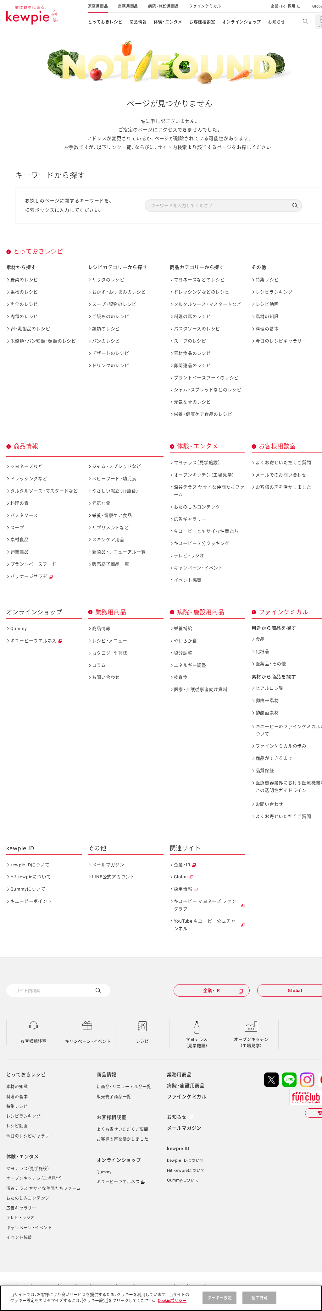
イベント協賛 (188, 580)
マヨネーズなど (26, 466)
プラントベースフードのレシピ (206, 377)
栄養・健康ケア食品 (112, 515)
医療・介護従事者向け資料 (201, 689)
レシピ (142, 1041)
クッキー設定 (219, 1297)
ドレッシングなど (28, 478)
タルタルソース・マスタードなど (208, 304)
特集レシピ (267, 279)
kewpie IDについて (30, 864)
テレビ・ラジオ (189, 555)
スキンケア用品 (108, 539)
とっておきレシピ (105, 21)
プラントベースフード (33, 564)
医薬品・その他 (271, 663)
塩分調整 (183, 653)
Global (181, 876)
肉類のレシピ (24, 316)
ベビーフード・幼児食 (114, 478)
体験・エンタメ (168, 21)
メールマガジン (108, 864)
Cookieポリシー (172, 1300)
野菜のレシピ (24, 279)
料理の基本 (267, 328)
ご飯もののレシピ (110, 316)
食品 (260, 639)
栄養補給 (183, 628)
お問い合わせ (106, 677)
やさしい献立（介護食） (115, 490)
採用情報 (183, 888)
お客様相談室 (202, 21)
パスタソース (24, 515)
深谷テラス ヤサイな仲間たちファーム (209, 491)
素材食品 (19, 539)
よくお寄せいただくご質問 (283, 462)
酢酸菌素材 (267, 712)
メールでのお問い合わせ (281, 474)
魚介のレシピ (24, 304)
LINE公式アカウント (113, 876)
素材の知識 (267, 316)
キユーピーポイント (31, 901)
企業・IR (182, 864)
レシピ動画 (267, 304)
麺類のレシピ (106, 328)
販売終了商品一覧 (110, 564)
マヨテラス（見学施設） (197, 462)
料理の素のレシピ (192, 316)
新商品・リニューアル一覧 (119, 551)
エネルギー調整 (190, 665)
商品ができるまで (274, 758)
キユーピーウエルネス (33, 640)
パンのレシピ (106, 340)
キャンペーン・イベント (198, 567)
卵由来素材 (267, 700)
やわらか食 (185, 640)
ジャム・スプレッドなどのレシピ (208, 389)
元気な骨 (101, 503)
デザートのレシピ (110, 353)
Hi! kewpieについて (30, 876)
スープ (17, 527)
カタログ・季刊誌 (109, 653)
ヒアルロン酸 (270, 688)
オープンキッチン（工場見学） (204, 474)
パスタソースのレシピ (197, 328)
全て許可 (259, 1297)
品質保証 (265, 770)
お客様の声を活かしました (283, 487)
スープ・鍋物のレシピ (114, 304)
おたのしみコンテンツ (197, 506)
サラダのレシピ (108, 279)
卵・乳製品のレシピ (30, 328)
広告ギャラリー (190, 519)
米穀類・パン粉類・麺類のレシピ (43, 340)
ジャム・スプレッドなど (116, 466)
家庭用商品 (98, 6)
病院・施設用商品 (163, 6)
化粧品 (262, 651)
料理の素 (19, 503)
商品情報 (138, 21)
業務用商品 (128, 6)
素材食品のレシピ (192, 353)
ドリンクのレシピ (110, 365)
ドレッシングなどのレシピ (202, 291)
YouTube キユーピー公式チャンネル (205, 925)
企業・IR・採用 (283, 6)
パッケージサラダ (28, 576)
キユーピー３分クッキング (202, 543)
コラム (99, 665)
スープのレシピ (190, 340)
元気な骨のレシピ (192, 401)
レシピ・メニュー (109, 640)
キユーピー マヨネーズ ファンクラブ (205, 905)
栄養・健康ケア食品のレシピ (203, 414)
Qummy (18, 628)
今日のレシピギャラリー (281, 340)
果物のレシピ (24, 291)
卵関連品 (19, 551)
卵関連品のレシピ (192, 365)
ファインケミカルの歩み (281, 746)
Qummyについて (28, 888)
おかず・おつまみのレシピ (119, 291)
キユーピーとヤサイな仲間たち (206, 531)
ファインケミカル (205, 6)
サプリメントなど (110, 527)
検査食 (181, 677)
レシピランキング (274, 291)
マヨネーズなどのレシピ (199, 279)
